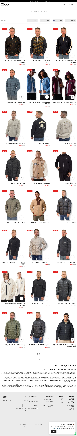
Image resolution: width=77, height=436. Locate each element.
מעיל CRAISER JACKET (18, 183)
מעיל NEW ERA (71, 223)
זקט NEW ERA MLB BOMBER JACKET (64, 102)
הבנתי (53, 431)
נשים (62, 401)
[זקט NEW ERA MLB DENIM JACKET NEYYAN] (38, 84)
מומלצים (73, 20)
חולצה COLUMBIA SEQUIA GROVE (40, 223)
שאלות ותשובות (70, 405)
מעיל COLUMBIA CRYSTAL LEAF (66, 262)
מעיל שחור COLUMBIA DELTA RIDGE (39, 345)
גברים (41, 11)
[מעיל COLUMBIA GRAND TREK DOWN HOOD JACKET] (64, 327)
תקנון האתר (71, 401)
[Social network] (10, 400)
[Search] (64, 5)
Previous (74, 41)
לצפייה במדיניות (19, 408)
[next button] (27, 1)
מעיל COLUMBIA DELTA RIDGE (16, 102)
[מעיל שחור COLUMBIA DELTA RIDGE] (38, 327)
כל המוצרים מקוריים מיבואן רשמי (38, 1)
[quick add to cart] (72, 55)
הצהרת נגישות (71, 402)
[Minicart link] (72, 5)
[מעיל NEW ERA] (64, 205)
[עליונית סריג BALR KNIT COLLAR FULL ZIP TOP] (13, 244)
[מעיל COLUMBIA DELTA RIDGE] (13, 84)
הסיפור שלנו (71, 398)
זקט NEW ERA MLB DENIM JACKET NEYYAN (39, 103)
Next (53, 44)
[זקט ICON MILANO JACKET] (38, 165)
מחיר (35, 20)
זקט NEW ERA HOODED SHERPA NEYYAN (15, 304)
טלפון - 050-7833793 (48, 399)
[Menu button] (75, 4)
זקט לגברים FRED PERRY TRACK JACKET (66, 61)
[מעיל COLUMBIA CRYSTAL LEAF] (64, 244)
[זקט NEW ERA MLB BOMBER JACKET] (64, 84)
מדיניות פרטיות (70, 404)
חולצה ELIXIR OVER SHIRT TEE (15, 143)
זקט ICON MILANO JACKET (42, 183)
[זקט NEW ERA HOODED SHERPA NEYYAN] (13, 286)
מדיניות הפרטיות (56, 428)
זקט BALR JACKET (70, 143)
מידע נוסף (71, 399)
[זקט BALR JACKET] (64, 126)
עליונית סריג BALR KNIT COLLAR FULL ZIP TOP (13, 263)
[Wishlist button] (67, 5)
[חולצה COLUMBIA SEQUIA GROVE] (38, 205)
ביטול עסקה (71, 409)
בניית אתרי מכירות (24, 425)
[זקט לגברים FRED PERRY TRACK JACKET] (64, 43)
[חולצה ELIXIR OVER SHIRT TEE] (13, 126)
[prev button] (49, 1)
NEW (62, 398)
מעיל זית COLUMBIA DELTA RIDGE (15, 345)
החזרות (72, 406)
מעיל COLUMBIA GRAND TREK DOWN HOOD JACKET (64, 346)
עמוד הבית (45, 11)
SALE (62, 399)
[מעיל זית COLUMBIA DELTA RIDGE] (13, 327)
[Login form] (70, 5)
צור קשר (72, 408)
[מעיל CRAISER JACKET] (13, 165)
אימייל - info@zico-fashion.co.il (48, 402)
